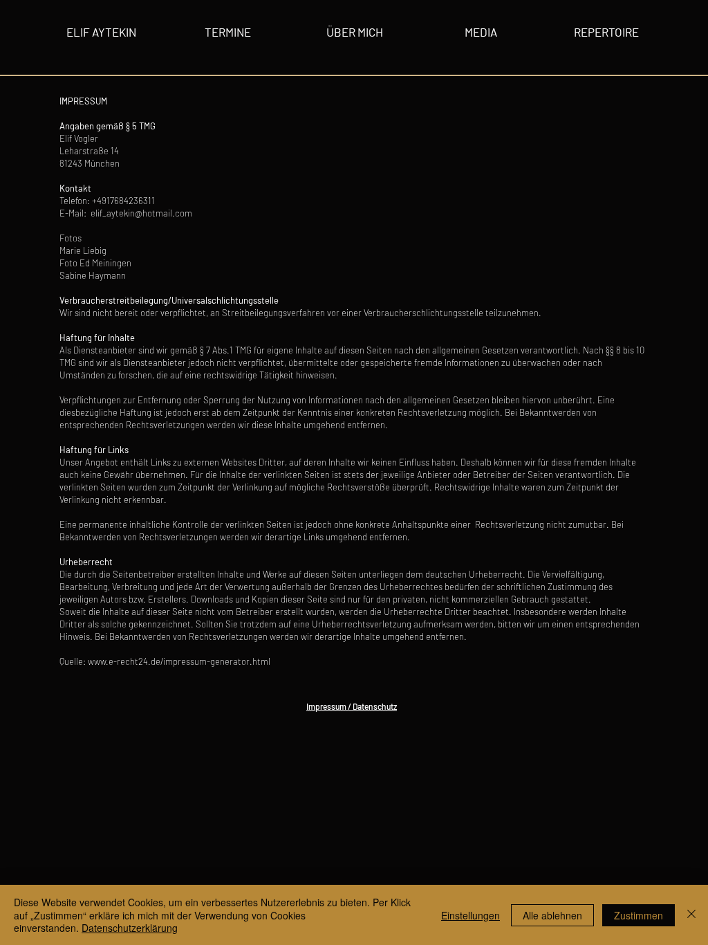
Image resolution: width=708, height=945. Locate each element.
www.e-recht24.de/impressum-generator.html (179, 661)
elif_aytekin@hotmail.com (141, 213)
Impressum (326, 706)
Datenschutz (375, 706)
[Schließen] (691, 915)
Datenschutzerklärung (130, 928)
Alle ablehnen (552, 915)
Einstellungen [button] (470, 915)
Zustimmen (638, 915)
